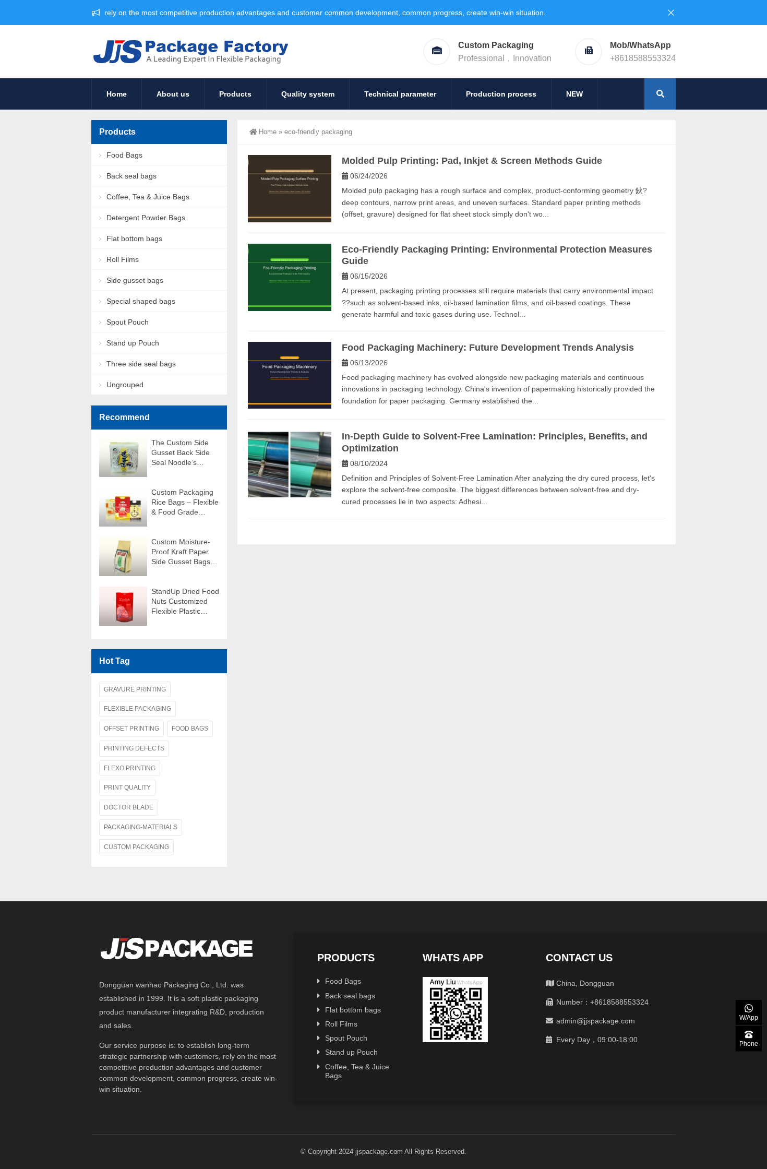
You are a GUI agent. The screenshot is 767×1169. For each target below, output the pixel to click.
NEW (574, 94)
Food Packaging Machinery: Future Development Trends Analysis (488, 347)
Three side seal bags (141, 364)
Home (116, 94)
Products (235, 94)
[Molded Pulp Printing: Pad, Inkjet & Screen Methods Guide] (289, 188)
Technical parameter (400, 94)
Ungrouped (124, 384)
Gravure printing (135, 689)
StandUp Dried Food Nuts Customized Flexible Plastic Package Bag (185, 601)
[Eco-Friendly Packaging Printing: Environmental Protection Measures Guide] (289, 277)
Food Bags (124, 155)
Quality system (307, 94)
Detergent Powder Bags (145, 217)
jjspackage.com (379, 1151)
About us (173, 94)
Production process (501, 94)
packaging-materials (140, 827)
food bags (190, 728)
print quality (127, 787)
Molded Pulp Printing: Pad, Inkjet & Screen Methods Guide (472, 161)
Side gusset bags (134, 280)
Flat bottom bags (134, 238)
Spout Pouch (127, 322)
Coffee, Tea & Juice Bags (147, 197)
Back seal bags (131, 176)
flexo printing (129, 768)
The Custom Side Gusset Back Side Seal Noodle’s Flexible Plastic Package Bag (180, 453)
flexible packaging (137, 708)
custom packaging (136, 847)
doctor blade (128, 807)
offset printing (131, 728)
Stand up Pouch (132, 343)
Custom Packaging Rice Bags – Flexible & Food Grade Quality (185, 502)
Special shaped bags (140, 301)
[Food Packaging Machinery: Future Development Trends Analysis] (289, 375)
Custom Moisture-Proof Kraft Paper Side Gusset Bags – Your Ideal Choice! (184, 552)
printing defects (134, 748)
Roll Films (122, 259)
